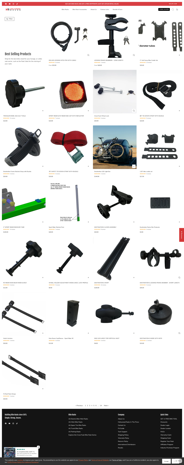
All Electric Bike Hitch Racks (78, 419)
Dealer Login (173, 4)
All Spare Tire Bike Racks (77, 425)
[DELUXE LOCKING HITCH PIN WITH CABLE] (69, 36)
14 (101, 406)
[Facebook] (6, 4)
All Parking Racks (75, 432)
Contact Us (122, 425)
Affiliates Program (167, 444)
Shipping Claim (166, 438)
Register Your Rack (167, 441)
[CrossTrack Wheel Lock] (115, 91)
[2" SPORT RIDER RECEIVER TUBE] (24, 203)
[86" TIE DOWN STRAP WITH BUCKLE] (160, 91)
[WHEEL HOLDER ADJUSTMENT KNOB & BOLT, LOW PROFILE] (69, 258)
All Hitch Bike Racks (76, 422)
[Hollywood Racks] (13, 9)
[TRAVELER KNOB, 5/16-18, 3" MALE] (24, 91)
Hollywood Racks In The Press (128, 422)
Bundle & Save (117, 9)
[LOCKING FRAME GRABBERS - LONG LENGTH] (115, 36)
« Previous (79, 406)
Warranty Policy (123, 438)
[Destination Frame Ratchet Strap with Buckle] (24, 147)
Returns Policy (123, 441)
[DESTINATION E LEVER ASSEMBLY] (115, 203)
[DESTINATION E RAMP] (115, 258)
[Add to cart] (179, 55)
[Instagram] (13, 4)
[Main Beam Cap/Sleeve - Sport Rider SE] (69, 314)
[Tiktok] (17, 4)
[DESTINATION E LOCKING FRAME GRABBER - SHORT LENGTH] (160, 258)
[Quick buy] (88, 55)
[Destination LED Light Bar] (115, 147)
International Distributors (127, 444)
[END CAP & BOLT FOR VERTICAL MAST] (115, 314)
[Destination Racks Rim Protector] (160, 203)
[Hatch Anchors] (24, 314)
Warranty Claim (166, 435)
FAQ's (163, 432)
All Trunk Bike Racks (76, 428)
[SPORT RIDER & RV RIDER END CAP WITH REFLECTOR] (69, 91)
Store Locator (164, 9)
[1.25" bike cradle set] (160, 147)
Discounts (164, 422)
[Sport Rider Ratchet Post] (69, 203)
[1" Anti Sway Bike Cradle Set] (160, 36)
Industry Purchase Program (170, 448)
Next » (106, 406)
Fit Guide (121, 428)
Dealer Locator (166, 428)
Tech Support (122, 432)
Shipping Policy (123, 435)
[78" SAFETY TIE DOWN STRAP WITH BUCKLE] (69, 147)
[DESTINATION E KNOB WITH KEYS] (160, 314)
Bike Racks (65, 9)
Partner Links (104, 9)
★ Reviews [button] (182, 235)
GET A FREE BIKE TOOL (169, 419)
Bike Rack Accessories (80, 9)
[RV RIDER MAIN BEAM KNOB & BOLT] (24, 258)
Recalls (120, 448)
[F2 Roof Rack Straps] (24, 369)
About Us (94, 9)
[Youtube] (10, 4)
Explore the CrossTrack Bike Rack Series (82, 435)
